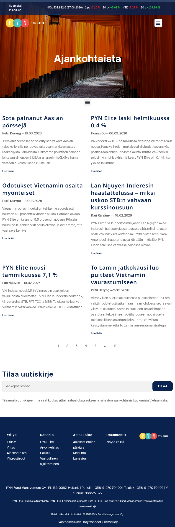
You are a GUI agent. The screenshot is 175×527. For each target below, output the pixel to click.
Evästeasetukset (69, 522)
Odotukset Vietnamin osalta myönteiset (42, 189)
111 (115, 346)
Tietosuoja (110, 522)
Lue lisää (8, 171)
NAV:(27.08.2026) (65, 7)
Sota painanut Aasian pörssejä (32, 121)
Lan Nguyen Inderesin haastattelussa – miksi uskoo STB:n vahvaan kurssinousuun (123, 196)
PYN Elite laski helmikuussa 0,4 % (130, 121)
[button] (158, 23)
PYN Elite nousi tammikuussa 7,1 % (30, 271)
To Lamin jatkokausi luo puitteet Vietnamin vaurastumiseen (125, 275)
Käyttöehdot (92, 522)
